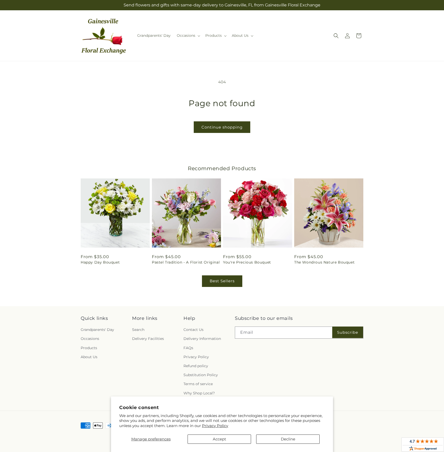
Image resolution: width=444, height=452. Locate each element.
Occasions (90, 338)
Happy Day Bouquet (100, 262)
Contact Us (193, 329)
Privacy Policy (215, 425)
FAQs (188, 348)
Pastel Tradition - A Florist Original (186, 262)
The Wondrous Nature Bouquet (324, 262)
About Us (89, 357)
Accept (219, 439)
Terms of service (198, 384)
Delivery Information (202, 338)
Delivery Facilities (148, 338)
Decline (288, 439)
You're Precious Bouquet (247, 262)
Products (89, 348)
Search (138, 329)
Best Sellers (222, 280)
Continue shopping (222, 127)
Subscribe (347, 332)
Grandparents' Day (97, 329)
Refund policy (195, 366)
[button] (188, 35)
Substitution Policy (200, 375)
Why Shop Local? (199, 393)
